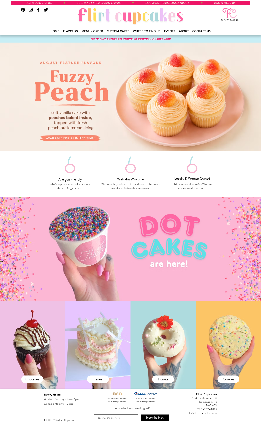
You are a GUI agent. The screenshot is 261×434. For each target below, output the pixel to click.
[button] (70, 31)
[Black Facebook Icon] (38, 10)
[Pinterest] (23, 10)
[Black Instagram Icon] (30, 10)
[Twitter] (46, 10)
